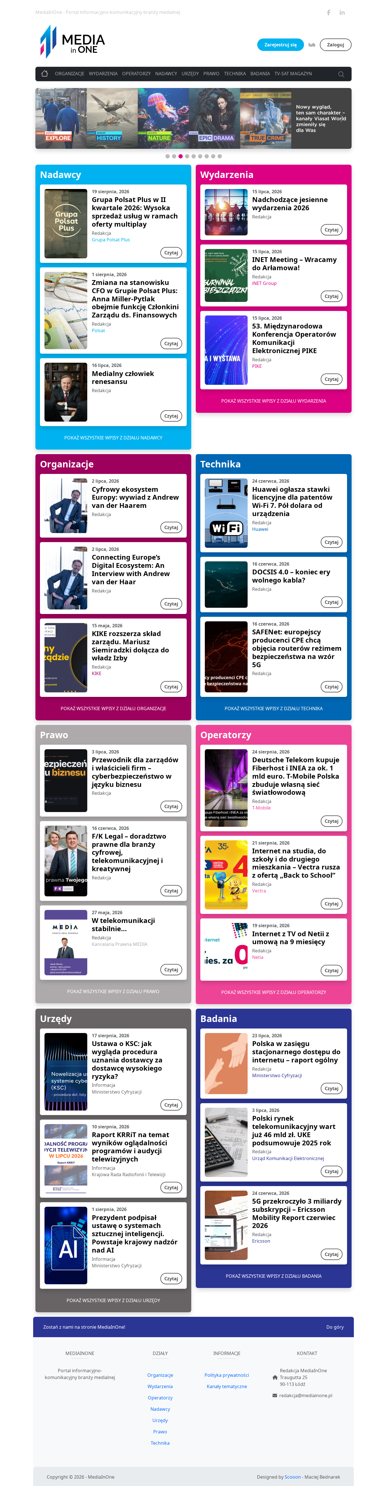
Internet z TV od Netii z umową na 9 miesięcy (290, 937)
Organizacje (69, 73)
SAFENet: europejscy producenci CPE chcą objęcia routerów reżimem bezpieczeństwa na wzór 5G (297, 648)
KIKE (96, 673)
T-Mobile (261, 808)
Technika (235, 73)
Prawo (211, 73)
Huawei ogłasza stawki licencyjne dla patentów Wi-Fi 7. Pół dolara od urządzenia (292, 501)
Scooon (293, 1477)
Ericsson (261, 1241)
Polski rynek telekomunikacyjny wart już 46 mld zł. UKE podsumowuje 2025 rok (293, 1130)
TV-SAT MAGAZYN (293, 73)
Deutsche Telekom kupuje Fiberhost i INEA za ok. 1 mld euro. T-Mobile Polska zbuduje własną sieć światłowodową (295, 776)
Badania (260, 73)
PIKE (257, 366)
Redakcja (101, 233)
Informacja (103, 1085)
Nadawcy (166, 73)
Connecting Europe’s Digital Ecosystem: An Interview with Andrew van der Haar (131, 569)
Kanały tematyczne (227, 1386)
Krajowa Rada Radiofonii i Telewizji (128, 1174)
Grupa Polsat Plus (111, 240)
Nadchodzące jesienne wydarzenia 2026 (290, 203)
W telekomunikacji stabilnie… (123, 924)
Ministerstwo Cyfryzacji (117, 1092)
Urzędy (190, 73)
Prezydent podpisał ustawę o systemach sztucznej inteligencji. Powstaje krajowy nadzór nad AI (135, 1234)
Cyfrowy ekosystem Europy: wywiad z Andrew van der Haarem (135, 497)
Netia (257, 957)
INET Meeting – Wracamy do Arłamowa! (294, 263)
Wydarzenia (103, 73)
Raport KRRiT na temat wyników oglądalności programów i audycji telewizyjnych (130, 1146)
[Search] (340, 73)
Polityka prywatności (227, 1375)
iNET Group (264, 283)
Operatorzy (136, 73)
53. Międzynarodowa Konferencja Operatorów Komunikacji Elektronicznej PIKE (294, 338)
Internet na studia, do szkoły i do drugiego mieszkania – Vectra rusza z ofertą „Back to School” (296, 863)
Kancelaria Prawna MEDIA (119, 944)
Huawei (260, 529)
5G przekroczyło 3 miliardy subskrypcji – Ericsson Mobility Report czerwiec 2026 (297, 1213)
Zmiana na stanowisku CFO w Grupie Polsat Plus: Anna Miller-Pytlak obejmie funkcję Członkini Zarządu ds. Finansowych (135, 298)
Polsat (98, 330)
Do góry (335, 1327)
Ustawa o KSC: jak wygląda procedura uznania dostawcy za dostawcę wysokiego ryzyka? (127, 1060)
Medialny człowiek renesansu (123, 377)
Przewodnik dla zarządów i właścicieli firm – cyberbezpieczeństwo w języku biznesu (135, 772)
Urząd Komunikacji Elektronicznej (288, 1158)
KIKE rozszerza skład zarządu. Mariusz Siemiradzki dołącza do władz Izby (130, 645)
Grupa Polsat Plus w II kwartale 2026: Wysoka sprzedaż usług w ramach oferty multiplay (135, 211)
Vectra (259, 891)
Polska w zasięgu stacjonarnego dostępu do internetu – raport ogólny (296, 1051)
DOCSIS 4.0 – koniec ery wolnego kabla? (291, 576)
